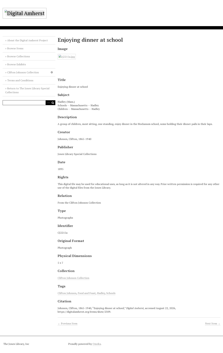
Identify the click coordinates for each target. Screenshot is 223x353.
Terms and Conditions (20, 80)
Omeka (97, 344)
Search (52, 102)
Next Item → (212, 323)
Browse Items (15, 48)
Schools (110, 293)
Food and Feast (87, 293)
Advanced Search (48, 102)
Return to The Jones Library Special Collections (27, 90)
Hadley (101, 293)
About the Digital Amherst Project (27, 40)
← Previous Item (67, 323)
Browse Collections (18, 56)
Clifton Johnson (67, 293)
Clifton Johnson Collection (23, 72)
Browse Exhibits (16, 64)
